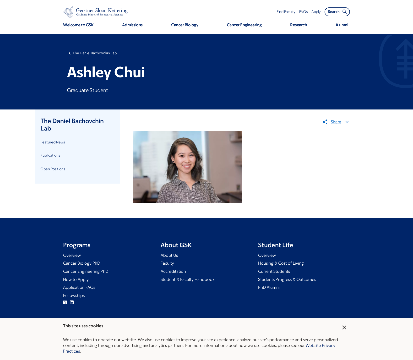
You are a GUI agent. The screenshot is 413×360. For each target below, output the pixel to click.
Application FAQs (79, 287)
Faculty (167, 263)
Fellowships (74, 295)
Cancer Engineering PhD (85, 271)
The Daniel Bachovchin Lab (95, 53)
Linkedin (72, 302)
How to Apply (76, 279)
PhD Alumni (269, 287)
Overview (72, 255)
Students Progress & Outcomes (287, 279)
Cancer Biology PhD (81, 263)
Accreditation (173, 271)
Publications (50, 155)
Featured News (52, 142)
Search (334, 12)
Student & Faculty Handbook (187, 279)
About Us (169, 255)
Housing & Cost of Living (281, 263)
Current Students (274, 271)
